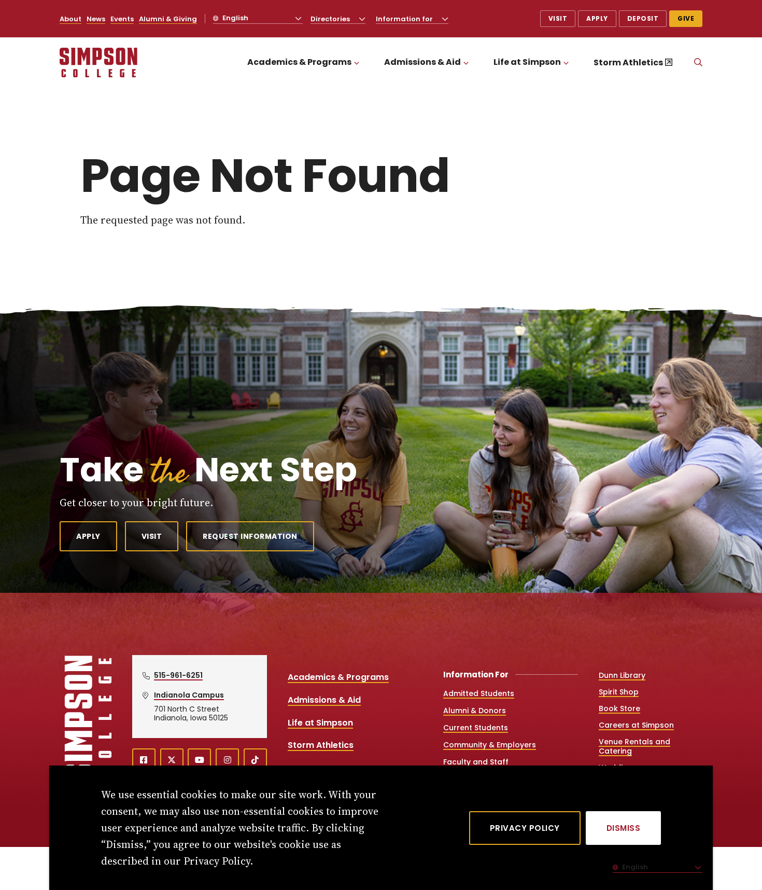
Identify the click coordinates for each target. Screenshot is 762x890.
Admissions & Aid (422, 62)
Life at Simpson (527, 62)
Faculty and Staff (476, 762)
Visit (558, 18)
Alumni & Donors (474, 710)
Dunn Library (622, 675)
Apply (597, 18)
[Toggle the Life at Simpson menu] (566, 62)
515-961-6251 (178, 675)
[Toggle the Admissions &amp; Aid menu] (466, 62)
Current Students (475, 727)
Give (686, 18)
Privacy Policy (525, 828)
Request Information (250, 536)
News (96, 19)
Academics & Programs (299, 62)
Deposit (643, 18)
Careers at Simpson (636, 725)
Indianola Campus (189, 695)
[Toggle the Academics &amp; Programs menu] (356, 62)
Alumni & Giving (168, 19)
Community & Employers (489, 745)
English (234, 18)
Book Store (619, 708)
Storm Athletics (628, 62)
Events (122, 19)
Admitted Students (478, 693)
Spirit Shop (619, 692)
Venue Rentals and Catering (634, 746)
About (70, 19)
